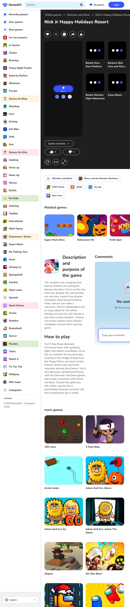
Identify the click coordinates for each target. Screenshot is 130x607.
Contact (8, 398)
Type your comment (113, 335)
